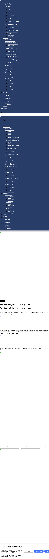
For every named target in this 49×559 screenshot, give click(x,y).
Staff (9, 12)
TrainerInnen (10, 77)
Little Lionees (8, 85)
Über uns (9, 8)
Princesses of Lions (9, 73)
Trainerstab (10, 29)
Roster (9, 9)
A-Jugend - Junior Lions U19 (11, 148)
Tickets (4, 91)
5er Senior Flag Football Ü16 (11, 60)
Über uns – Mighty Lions (13, 50)
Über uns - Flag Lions (12, 180)
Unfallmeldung (8, 104)
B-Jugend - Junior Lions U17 (11, 155)
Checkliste (7, 103)
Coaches (9, 11)
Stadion (6, 97)
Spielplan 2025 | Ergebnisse (13, 30)
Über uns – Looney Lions (13, 44)
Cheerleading (5, 69)
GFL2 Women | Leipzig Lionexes (12, 17)
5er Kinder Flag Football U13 (11, 48)
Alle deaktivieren (39, 551)
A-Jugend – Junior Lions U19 (11, 24)
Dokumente (7, 95)
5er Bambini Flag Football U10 (11, 42)
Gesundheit (5, 100)
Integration (7, 98)
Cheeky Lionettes (9, 79)
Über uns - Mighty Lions (13, 174)
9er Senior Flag (8, 65)
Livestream (5, 106)
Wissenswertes (8, 5)
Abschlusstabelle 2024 (10, 41)
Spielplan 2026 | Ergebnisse (13, 14)
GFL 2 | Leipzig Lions (9, 6)
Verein (4, 94)
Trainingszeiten (11, 15)
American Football (6, 3)
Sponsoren (5, 92)
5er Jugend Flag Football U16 (11, 54)
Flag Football (5, 38)
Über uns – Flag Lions (12, 56)
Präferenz (28, 551)
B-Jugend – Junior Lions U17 (11, 32)
